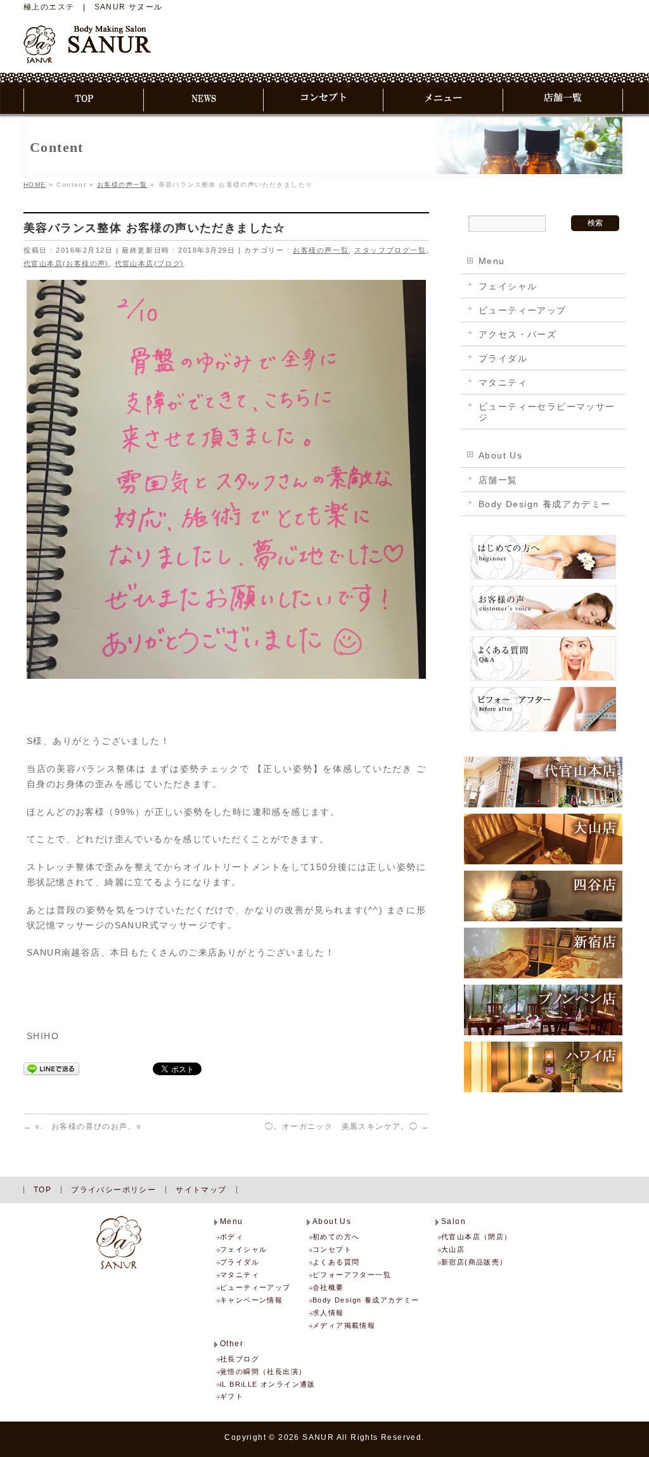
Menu (492, 261)
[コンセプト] (323, 100)
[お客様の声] (543, 629)
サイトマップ (201, 1189)
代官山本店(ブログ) (149, 263)
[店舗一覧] (563, 100)
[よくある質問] (543, 680)
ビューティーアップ (523, 310)
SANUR (318, 1437)
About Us (500, 455)
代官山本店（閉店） (476, 1236)
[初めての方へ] (543, 579)
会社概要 (328, 1287)
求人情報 (328, 1312)
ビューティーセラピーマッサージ (547, 411)
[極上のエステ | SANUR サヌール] (87, 49)
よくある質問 (335, 1262)
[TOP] (84, 100)
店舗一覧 (498, 480)
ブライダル (503, 358)
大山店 (453, 1249)
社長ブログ (239, 1359)
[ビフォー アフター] (543, 731)
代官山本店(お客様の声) (66, 263)
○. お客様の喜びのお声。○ (82, 1126)
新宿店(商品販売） (474, 1262)
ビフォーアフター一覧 (351, 1274)
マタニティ (503, 382)
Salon (453, 1222)
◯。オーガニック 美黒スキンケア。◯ (347, 1126)
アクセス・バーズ (517, 334)
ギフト (231, 1396)
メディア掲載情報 (343, 1325)
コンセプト (332, 1249)
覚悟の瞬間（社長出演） (263, 1371)
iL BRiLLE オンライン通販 (268, 1384)
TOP (42, 1189)
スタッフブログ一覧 (390, 250)
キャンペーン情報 (251, 1300)
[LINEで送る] (51, 1068)
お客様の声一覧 (321, 250)
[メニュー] (443, 100)
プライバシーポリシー (113, 1189)
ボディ (231, 1236)
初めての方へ (335, 1236)
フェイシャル (508, 286)
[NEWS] (204, 100)
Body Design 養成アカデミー (545, 504)
